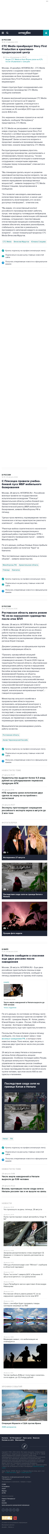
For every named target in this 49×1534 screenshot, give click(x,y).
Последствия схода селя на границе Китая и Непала (22, 1085)
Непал (5, 1139)
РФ (11, 1139)
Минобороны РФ (10, 565)
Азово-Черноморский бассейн (15, 740)
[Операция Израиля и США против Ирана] (24, 1420)
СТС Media (7, 242)
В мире (5, 949)
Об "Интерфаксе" (16, 1438)
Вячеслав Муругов (21, 242)
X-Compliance (6, 1486)
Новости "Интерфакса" (8, 1498)
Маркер (4, 1491)
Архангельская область (28, 565)
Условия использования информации (14, 1522)
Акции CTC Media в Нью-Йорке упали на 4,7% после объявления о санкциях (24, 60)
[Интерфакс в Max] (17, 1509)
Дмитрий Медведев (10, 373)
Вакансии (36, 1438)
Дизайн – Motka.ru (8, 1527)
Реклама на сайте (8, 1440)
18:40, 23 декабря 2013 (10, 42)
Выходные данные (8, 1525)
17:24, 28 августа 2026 (10, 952)
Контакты (5, 1438)
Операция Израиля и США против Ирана (21, 1423)
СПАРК (4, 1484)
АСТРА (4, 1493)
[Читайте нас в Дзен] (3, 1509)
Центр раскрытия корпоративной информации (15, 1505)
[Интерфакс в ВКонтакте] (10, 1509)
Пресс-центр (27, 1438)
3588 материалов (9, 1427)
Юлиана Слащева (38, 242)
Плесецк (6, 570)
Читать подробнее (24, 1005)
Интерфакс (24, 33)
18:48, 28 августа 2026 (10, 280)
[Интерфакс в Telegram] (6, 1509)
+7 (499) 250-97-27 (26, 1472)
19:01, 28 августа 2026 (9, 609)
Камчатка (16, 570)
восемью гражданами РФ (13, 1039)
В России (6, 40)
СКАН (3, 1501)
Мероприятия (19, 1440)
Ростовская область (11, 735)
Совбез (37, 373)
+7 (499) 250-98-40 (10, 1472)
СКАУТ (4, 1488)
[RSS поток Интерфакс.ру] (14, 1509)
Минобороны (26, 373)
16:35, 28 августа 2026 (10, 477)
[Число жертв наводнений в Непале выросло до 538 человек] (13, 996)
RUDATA (4, 1503)
